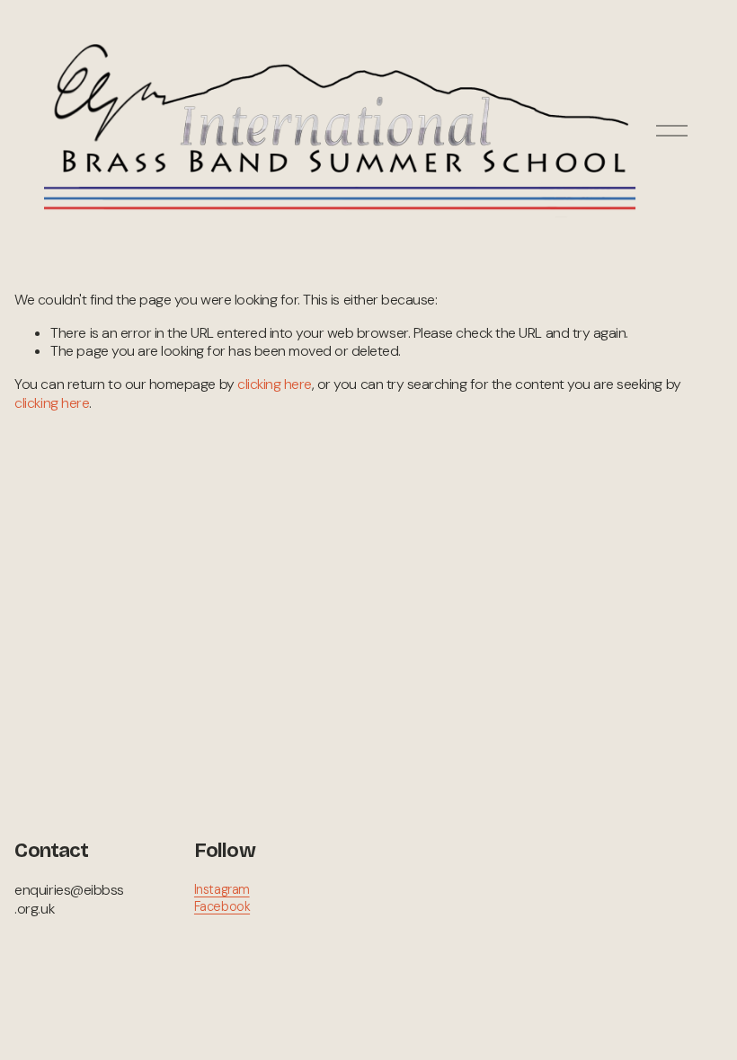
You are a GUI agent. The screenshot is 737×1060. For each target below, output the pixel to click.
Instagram (222, 889)
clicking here (274, 384)
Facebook (222, 906)
